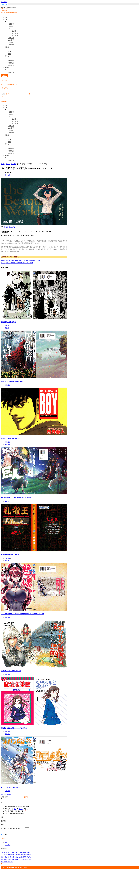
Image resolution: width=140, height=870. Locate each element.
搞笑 (7, 852)
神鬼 (11, 857)
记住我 (5, 834)
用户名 (3, 821)
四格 (3, 859)
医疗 (22, 859)
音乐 (11, 859)
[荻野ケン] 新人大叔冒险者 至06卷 (11, 671)
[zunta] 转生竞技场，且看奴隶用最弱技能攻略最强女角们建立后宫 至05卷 (22, 614)
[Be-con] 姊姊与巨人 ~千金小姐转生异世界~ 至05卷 (16, 497)
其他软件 (11, 65)
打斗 (15, 852)
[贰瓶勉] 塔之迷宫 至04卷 (8, 322)
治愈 (11, 227)
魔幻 (25, 854)
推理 (22, 857)
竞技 (29, 852)
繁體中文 (10, 794)
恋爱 (10, 852)
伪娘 (6, 862)
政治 (11, 862)
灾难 (17, 859)
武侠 (14, 859)
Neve (26, 867)
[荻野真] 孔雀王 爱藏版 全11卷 (10, 554)
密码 (2, 824)
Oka (15, 809)
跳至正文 (4, 2)
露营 (9, 862)
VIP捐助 (4, 76)
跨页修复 (15, 33)
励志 (14, 854)
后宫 (5, 854)
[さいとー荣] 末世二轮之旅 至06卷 (11, 787)
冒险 (5, 227)
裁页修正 (15, 35)
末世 (9, 859)
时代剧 (8, 854)
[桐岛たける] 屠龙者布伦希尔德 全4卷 (12, 381)
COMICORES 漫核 (11, 867)
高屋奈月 (7, 734)
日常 (26, 852)
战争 (3, 857)
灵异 (25, 857)
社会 (24, 852)
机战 (28, 857)
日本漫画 (11, 24)
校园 (13, 852)
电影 (9, 54)
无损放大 (15, 31)
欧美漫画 (11, 40)
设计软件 (11, 60)
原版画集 (11, 44)
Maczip (21, 809)
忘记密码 (7, 845)
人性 (19, 857)
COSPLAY (11, 72)
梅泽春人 (7, 444)
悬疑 (2, 854)
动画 (9, 51)
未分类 (7, 501)
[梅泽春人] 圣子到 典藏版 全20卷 (10, 438)
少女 (18, 852)
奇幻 (5, 852)
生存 (17, 857)
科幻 (21, 852)
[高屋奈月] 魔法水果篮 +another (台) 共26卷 (14, 728)
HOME (7, 17)
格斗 (9, 857)
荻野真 (7, 560)
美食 (14, 857)
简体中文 (4, 794)
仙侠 (3, 862)
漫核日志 (4, 11)
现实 (6, 859)
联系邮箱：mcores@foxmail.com (8, 7)
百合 (6, 857)
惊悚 (19, 854)
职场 (11, 854)
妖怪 (19, 859)
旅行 (8, 227)
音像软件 (11, 63)
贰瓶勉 (7, 328)
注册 (6, 842)
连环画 (10, 42)
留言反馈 (4, 4)
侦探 (28, 854)
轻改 (14, 227)
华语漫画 (11, 38)
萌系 (25, 859)
